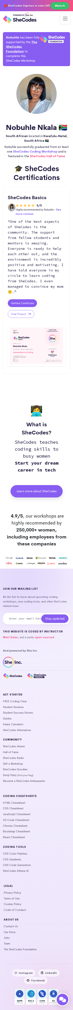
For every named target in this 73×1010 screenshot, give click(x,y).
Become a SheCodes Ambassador (24, 781)
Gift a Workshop (13, 763)
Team (7, 943)
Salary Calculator (13, 724)
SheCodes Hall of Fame (47, 156)
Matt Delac (10, 637)
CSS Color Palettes (15, 853)
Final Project (19, 314)
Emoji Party (10, 775)
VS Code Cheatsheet (16, 820)
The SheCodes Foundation (21, 46)
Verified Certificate (22, 303)
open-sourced (44, 637)
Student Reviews (13, 707)
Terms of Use (12, 898)
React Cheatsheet (14, 837)
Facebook (38, 980)
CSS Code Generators (17, 865)
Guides (7, 718)
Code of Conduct (15, 910)
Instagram (26, 973)
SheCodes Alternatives (17, 730)
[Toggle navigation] (65, 18)
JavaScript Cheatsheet (16, 814)
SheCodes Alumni (14, 746)
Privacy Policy (12, 892)
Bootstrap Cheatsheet (16, 831)
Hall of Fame (10, 752)
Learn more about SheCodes (37, 491)
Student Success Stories (18, 712)
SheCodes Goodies (15, 769)
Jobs (7, 937)
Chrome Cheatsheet (15, 825)
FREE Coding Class (15, 701)
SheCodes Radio (13, 758)
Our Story (10, 932)
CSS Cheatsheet (13, 808)
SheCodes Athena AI (16, 871)
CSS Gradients (12, 859)
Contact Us (11, 926)
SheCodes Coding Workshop (35, 151)
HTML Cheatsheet (14, 802)
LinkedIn (51, 973)
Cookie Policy (12, 904)
